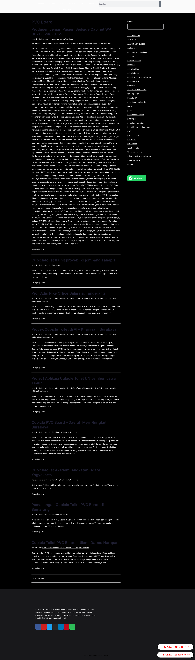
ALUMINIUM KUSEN (136, 44)
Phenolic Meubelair (135, 114)
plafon (130, 131)
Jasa (61, 4)
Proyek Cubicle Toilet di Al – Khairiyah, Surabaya (73, 329)
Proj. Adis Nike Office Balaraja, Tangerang (68, 293)
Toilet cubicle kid (105, 298)
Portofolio (76, 298)
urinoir (50, 337)
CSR (81, 4)
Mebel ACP (132, 98)
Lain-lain (71, 4)
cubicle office (133, 69)
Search (130, 21)
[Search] (160, 4)
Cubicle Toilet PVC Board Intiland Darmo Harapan (75, 542)
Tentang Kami (65, 9)
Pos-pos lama (39, 578)
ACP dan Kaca (133, 35)
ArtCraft (131, 56)
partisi (130, 110)
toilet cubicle (94, 298)
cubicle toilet (47, 265)
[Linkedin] (61, 627)
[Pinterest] (66, 627)
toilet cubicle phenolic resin (139, 156)
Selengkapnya (37, 249)
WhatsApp (139, 178)
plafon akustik (133, 135)
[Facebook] (38, 627)
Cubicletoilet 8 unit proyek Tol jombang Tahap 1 (73, 260)
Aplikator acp (133, 48)
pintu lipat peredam (135, 123)
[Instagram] (55, 627)
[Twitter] (49, 627)
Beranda (40, 4)
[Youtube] (44, 627)
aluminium (131, 40)
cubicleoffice (133, 81)
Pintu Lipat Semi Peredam (138, 127)
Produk (52, 4)
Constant (131, 65)
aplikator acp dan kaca (137, 52)
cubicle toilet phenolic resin (62, 298)
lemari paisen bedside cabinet (70, 43)
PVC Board (69, 39)
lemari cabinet (53, 43)
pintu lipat (131, 119)
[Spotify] (72, 627)
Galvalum (131, 85)
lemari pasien (60, 39)
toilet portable (84, 548)
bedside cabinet (48, 39)
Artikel (91, 4)
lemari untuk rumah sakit (102, 43)
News (129, 106)
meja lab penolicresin (136, 102)
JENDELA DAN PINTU (136, 90)
